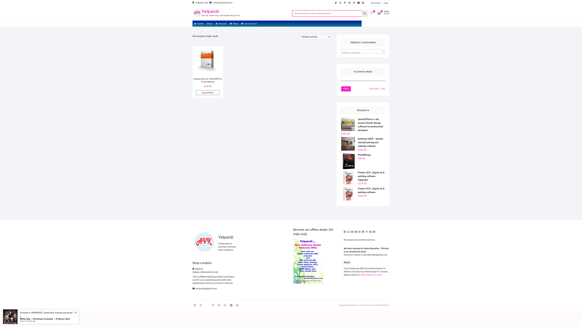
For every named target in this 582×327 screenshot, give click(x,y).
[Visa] (352, 230)
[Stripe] (370, 230)
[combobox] (363, 51)
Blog (235, 23)
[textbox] (363, 52)
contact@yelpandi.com (222, 3)
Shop (209, 23)
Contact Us (250, 23)
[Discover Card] (363, 230)
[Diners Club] (359, 230)
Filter (346, 88)
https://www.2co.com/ (371, 275)
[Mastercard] (348, 230)
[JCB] (374, 230)
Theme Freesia (365, 305)
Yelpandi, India (201, 3)
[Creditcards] (367, 230)
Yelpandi (210, 11)
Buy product (207, 92)
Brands (223, 23)
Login (386, 3)
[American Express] (345, 230)
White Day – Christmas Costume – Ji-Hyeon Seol (45, 319)
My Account (376, 3)
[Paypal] (356, 230)
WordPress (385, 305)
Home (200, 23)
